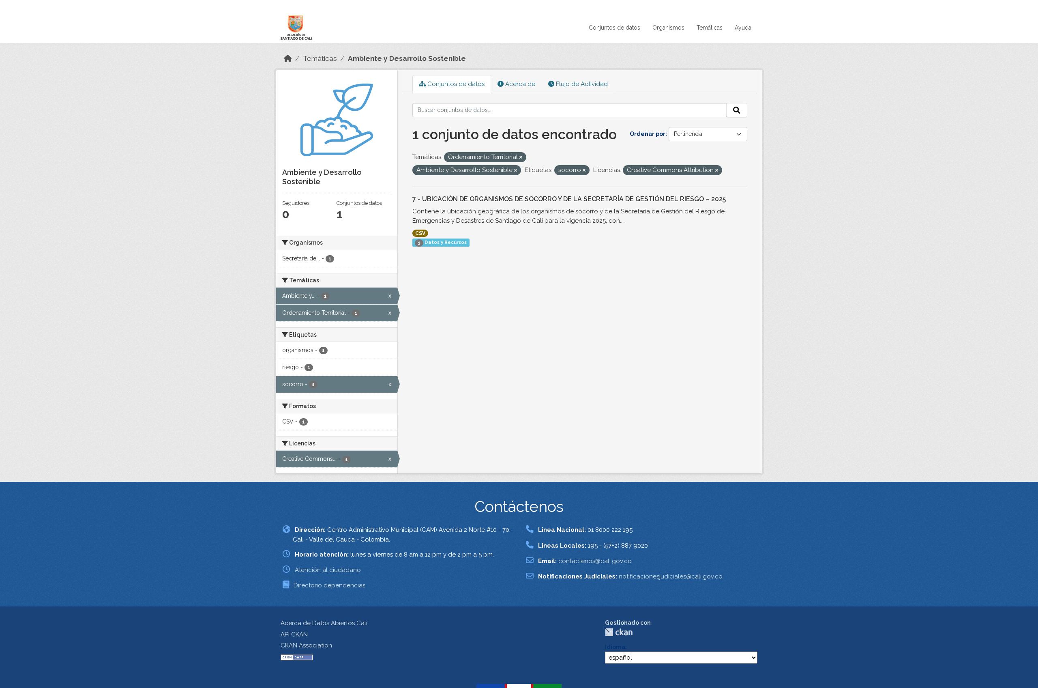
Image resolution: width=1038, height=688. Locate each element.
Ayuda (743, 27)
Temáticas (710, 27)
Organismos (668, 27)
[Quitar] (520, 157)
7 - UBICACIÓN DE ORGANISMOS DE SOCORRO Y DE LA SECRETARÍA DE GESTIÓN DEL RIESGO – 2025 (569, 199)
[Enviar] (736, 110)
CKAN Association (306, 645)
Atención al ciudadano (328, 570)
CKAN (619, 632)
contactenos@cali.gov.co (595, 561)
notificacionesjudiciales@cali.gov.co (671, 576)
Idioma (615, 647)
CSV (420, 233)
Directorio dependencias (329, 585)
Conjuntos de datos (614, 27)
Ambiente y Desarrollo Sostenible (407, 58)
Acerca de (519, 84)
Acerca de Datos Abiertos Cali (324, 623)
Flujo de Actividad (581, 84)
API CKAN (294, 634)
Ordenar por (647, 134)
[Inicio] (288, 58)
